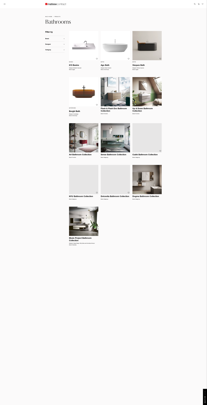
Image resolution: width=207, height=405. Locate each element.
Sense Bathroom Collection (113, 155)
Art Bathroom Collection (80, 155)
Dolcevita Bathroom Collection (115, 197)
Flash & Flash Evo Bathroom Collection (114, 110)
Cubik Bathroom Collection (145, 155)
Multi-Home (48, 16)
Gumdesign (75, 114)
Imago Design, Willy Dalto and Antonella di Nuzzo (84, 243)
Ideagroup (106, 157)
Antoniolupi (106, 69)
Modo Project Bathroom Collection (80, 239)
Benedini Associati (77, 68)
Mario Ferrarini (108, 68)
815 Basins (74, 65)
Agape (73, 69)
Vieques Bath (138, 65)
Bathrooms (72, 108)
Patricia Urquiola (140, 68)
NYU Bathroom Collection (81, 197)
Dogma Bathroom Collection (145, 197)
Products (57, 16)
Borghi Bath (74, 111)
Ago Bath (105, 65)
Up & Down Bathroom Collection (142, 110)
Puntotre (106, 113)
